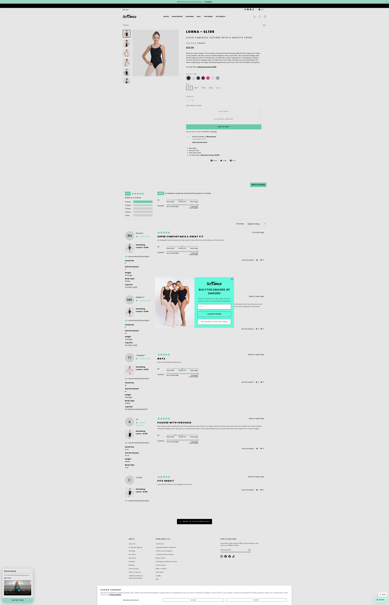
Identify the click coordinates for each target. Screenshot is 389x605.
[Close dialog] (232, 279)
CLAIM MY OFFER (214, 314)
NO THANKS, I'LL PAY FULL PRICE (214, 322)
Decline (256, 600)
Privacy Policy (115, 595)
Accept (193, 600)
